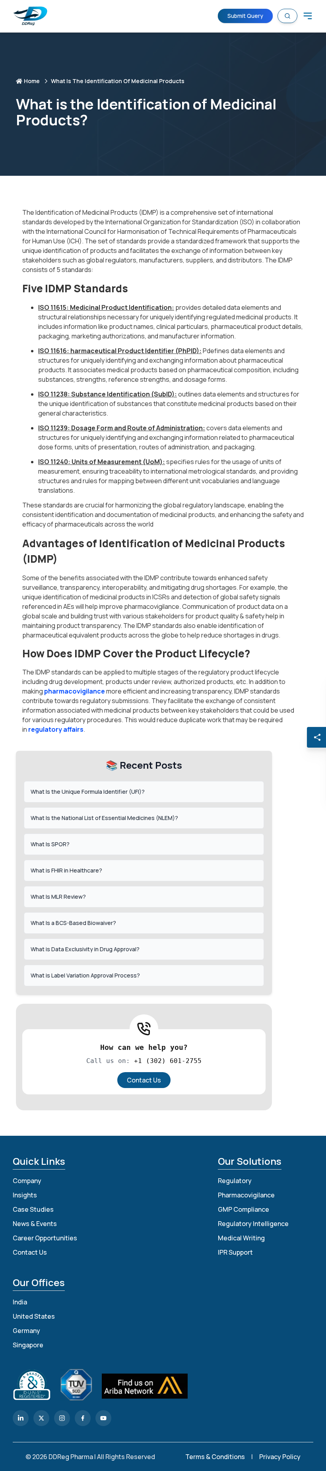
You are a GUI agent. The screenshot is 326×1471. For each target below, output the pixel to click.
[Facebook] (83, 1418)
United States (34, 1316)
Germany (26, 1330)
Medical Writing (241, 1238)
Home (32, 81)
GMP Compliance (243, 1209)
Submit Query (245, 15)
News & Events (35, 1223)
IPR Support (235, 1252)
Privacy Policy (280, 1456)
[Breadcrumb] (307, 15)
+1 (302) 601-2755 (168, 1061)
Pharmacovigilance (246, 1195)
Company (27, 1180)
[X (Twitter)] (41, 1418)
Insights (25, 1195)
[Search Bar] (287, 16)
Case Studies (33, 1209)
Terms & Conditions (215, 1456)
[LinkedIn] (21, 1418)
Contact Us (144, 1080)
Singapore (28, 1345)
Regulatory (235, 1180)
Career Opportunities (45, 1238)
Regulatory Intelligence (253, 1223)
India (20, 1302)
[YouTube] (103, 1418)
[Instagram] (62, 1418)
